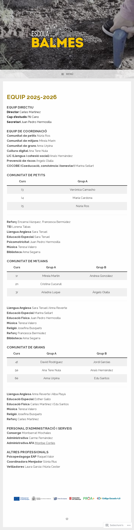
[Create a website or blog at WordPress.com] (67, 519)
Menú (69, 74)
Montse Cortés (45, 443)
